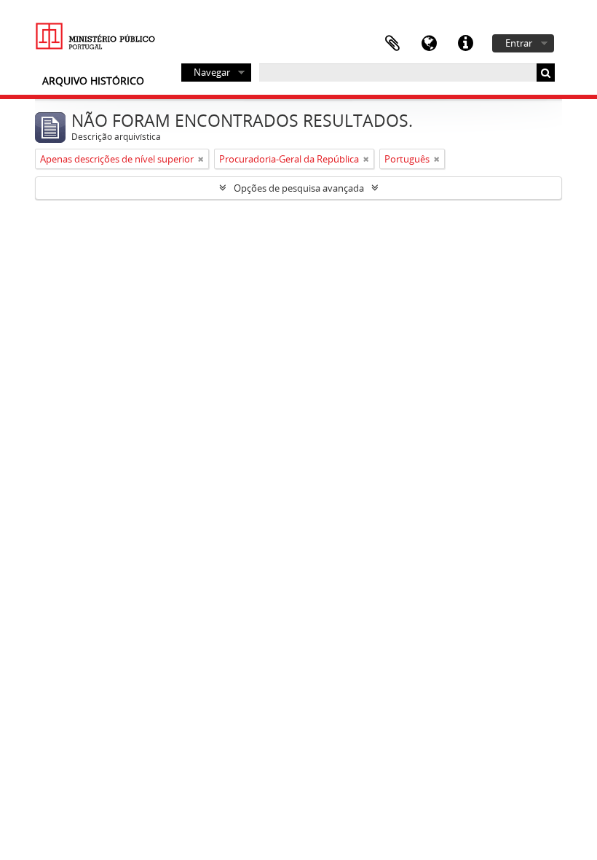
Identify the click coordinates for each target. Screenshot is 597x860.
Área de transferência (392, 44)
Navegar (212, 72)
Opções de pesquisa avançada (299, 188)
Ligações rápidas (465, 44)
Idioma (429, 44)
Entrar (518, 43)
